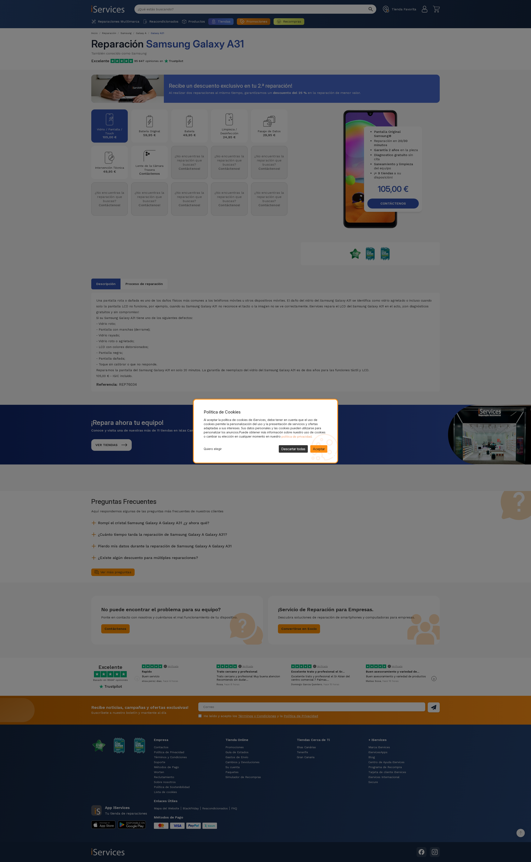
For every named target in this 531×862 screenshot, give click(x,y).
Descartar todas (293, 449)
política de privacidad (296, 436)
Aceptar (319, 449)
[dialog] (265, 431)
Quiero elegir (213, 449)
